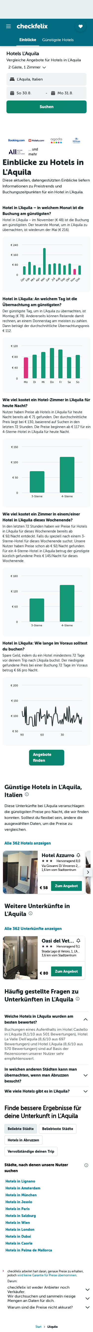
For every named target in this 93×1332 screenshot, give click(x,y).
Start (38, 1327)
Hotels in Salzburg (20, 1216)
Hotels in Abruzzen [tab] (23, 1140)
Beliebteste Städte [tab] (57, 1129)
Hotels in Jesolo (18, 1202)
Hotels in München (21, 1195)
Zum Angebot (66, 886)
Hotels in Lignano (20, 1181)
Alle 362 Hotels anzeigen (27, 843)
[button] (8, 26)
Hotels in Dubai (18, 1236)
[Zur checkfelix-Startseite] (32, 26)
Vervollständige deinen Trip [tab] (31, 1151)
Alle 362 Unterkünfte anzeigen (33, 928)
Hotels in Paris (17, 1209)
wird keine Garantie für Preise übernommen (46, 1275)
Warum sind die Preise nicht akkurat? (40, 1307)
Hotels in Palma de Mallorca (28, 1250)
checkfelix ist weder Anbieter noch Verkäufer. (38, 1289)
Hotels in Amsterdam (22, 1188)
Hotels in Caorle (18, 1243)
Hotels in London (19, 1230)
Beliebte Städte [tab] (21, 1129)
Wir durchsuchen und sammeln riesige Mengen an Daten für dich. (41, 1298)
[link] (46, 758)
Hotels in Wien (17, 1223)
